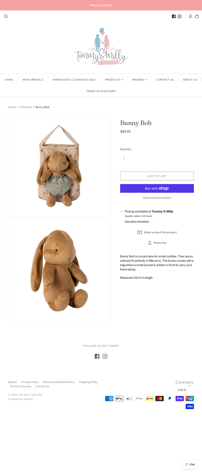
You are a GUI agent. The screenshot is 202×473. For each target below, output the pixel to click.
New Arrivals (33, 79)
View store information (137, 221)
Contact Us (165, 79)
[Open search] (6, 16)
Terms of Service (20, 386)
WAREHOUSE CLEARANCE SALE (74, 79)
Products (112, 79)
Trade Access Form (101, 91)
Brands (138, 79)
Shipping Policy (88, 382)
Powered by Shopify (20, 399)
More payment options (157, 197)
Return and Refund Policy (59, 382)
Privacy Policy (30, 382)
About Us (190, 79)
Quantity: (126, 149)
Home (9, 79)
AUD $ (182, 390)
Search (12, 382)
